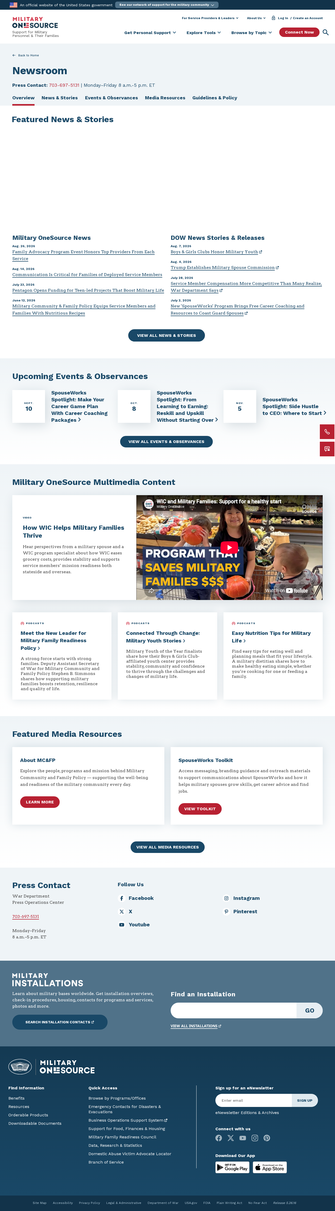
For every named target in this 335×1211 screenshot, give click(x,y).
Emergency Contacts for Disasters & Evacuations (124, 1109)
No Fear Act (257, 1203)
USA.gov (191, 1203)
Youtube (139, 924)
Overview (23, 97)
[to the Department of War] (13, 4)
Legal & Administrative (123, 1203)
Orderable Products (28, 1114)
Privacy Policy (89, 1203)
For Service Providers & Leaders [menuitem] (208, 18)
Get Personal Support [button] (147, 32)
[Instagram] (255, 1138)
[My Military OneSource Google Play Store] (233, 1167)
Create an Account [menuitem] (308, 18)
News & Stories (60, 97)
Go (309, 1010)
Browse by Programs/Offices (117, 1098)
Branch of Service (106, 1162)
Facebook (141, 898)
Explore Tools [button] (201, 32)
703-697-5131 (64, 85)
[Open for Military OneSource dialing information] (327, 432)
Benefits (16, 1098)
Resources (18, 1106)
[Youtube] (242, 1138)
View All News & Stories (166, 335)
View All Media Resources (167, 847)
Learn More (40, 801)
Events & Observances (111, 97)
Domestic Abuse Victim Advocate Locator (129, 1153)
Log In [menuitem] (283, 18)
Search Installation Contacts (57, 1022)
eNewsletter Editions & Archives (247, 1112)
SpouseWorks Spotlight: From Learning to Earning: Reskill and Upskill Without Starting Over (185, 406)
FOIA (206, 1203)
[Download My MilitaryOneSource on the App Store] (270, 1167)
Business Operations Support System (125, 1120)
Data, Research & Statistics (115, 1145)
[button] (167, 5)
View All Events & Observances (166, 441)
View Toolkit (200, 808)
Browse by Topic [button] (249, 32)
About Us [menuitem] (254, 18)
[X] (230, 1138)
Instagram (246, 898)
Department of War (163, 1203)
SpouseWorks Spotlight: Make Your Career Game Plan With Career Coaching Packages (79, 406)
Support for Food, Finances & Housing (126, 1128)
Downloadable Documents (35, 1123)
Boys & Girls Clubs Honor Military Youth (214, 251)
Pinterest (245, 911)
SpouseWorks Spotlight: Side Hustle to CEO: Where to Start (292, 406)
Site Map (40, 1203)
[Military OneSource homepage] (35, 22)
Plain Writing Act (229, 1203)
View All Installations (194, 1025)
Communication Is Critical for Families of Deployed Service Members (87, 274)
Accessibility (63, 1203)
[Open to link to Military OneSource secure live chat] (327, 449)
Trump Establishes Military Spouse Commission (223, 267)
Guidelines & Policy (214, 97)
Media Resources (165, 97)
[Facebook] (218, 1138)
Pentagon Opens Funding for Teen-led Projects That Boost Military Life (88, 290)
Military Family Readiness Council (122, 1136)
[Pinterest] (267, 1138)
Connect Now (299, 32)
